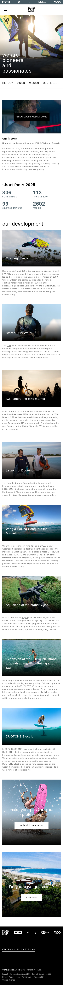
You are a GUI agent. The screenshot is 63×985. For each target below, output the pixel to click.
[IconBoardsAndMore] (31, 9)
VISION (21, 83)
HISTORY (7, 83)
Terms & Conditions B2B (41, 974)
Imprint (5, 974)
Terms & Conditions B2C (20, 974)
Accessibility (39, 977)
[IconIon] (6, 2)
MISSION (34, 83)
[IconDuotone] (19, 2)
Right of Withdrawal (23, 977)
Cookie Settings (8, 980)
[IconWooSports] (57, 2)
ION (9, 345)
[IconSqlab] (42, 2)
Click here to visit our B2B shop (18, 949)
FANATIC (17, 555)
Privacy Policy (7, 977)
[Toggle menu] (5, 10)
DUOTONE (14, 489)
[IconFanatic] (29, 2)
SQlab (25, 617)
